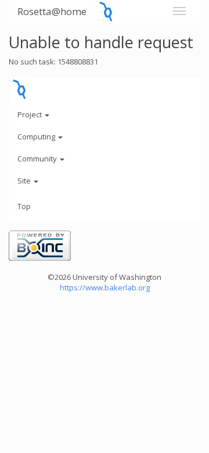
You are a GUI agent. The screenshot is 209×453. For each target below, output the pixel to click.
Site (25, 180)
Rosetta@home (52, 11)
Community (38, 158)
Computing (37, 136)
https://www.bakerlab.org (105, 287)
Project (30, 114)
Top (24, 206)
